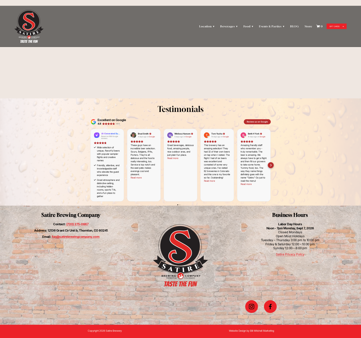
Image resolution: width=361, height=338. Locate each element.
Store (308, 26)
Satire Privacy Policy (290, 254)
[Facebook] (270, 306)
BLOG (294, 26)
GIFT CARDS (334, 26)
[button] (90, 165)
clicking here (114, 80)
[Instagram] (251, 306)
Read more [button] (136, 177)
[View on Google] (133, 135)
